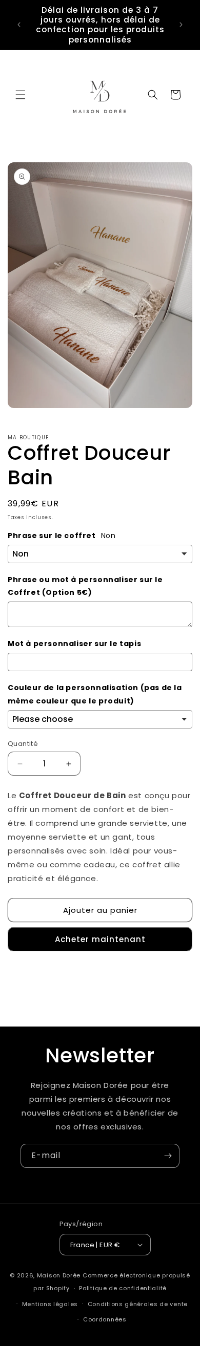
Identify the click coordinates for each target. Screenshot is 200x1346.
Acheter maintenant (100, 939)
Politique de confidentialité (123, 1288)
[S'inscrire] (167, 1156)
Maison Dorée (59, 1275)
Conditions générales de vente (138, 1304)
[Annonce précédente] (19, 24)
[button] (20, 94)
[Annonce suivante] (181, 24)
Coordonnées (105, 1319)
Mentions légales (50, 1304)
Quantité (23, 744)
